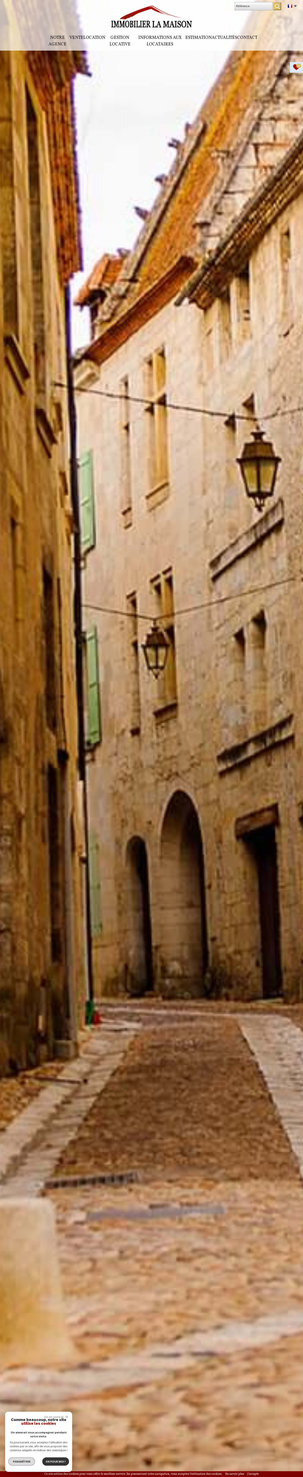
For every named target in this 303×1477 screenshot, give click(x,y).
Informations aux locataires (160, 41)
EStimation (198, 38)
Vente (76, 38)
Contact (247, 38)
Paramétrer (22, 1461)
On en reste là (53, 1417)
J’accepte (253, 1474)
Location (94, 38)
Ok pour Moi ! (56, 1461)
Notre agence (57, 41)
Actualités (224, 38)
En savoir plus (234, 1474)
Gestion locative (119, 41)
